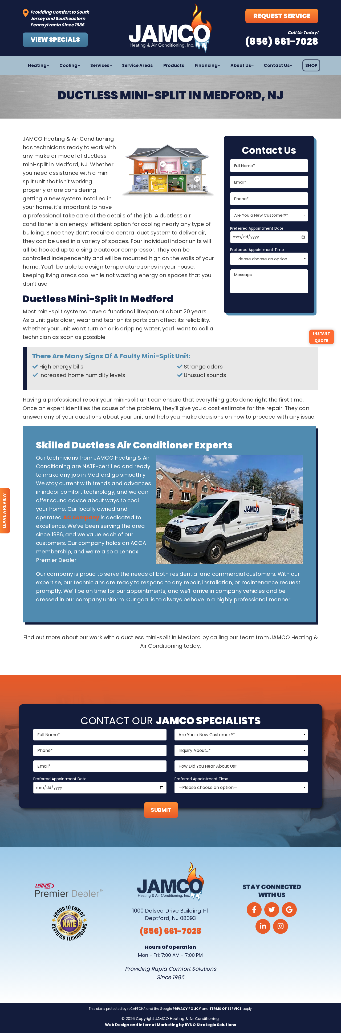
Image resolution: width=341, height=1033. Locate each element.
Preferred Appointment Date (256, 228)
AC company (81, 517)
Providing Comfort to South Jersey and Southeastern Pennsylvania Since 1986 (59, 18)
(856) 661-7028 (170, 931)
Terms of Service (225, 1008)
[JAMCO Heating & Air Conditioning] (170, 28)
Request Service (281, 15)
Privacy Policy (187, 1008)
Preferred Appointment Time (257, 249)
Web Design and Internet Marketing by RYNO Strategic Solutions (170, 1024)
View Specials (55, 39)
